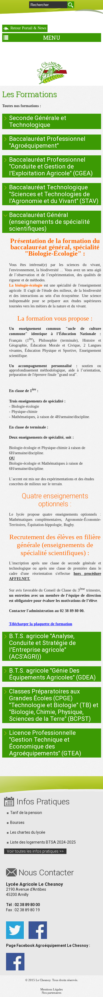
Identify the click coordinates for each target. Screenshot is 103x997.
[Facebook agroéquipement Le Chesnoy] (15, 955)
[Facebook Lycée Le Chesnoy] (38, 923)
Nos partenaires (51, 992)
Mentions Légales (51, 989)
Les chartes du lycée (27, 832)
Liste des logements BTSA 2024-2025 (43, 842)
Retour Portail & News (28, 28)
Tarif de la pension (26, 812)
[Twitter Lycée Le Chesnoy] (15, 923)
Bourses (17, 822)
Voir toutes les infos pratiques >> (35, 851)
